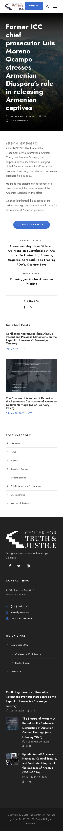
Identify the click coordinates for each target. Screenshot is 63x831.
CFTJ (46, 116)
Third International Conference (25, 486)
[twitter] (18, 566)
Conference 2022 (19, 645)
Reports (14, 460)
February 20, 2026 (15, 413)
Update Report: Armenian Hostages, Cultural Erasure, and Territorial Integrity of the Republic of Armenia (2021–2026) (39, 763)
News (13, 452)
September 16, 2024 (22, 116)
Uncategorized (18, 495)
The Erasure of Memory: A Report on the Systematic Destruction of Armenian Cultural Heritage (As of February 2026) (31, 403)
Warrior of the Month (21, 503)
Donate (34, 5)
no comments (19, 120)
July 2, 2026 (12, 348)
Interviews (15, 443)
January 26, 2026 (37, 777)
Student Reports (18, 477)
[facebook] (10, 566)
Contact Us (16, 671)
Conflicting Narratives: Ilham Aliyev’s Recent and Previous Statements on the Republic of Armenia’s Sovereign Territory (31, 338)
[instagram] (28, 566)
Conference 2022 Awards (28, 654)
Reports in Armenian (20, 469)
